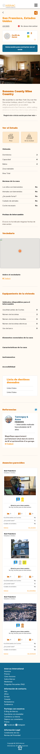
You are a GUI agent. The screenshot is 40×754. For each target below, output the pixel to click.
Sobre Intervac (9, 679)
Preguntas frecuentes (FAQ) (14, 684)
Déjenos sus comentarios (13, 719)
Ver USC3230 (32, 527)
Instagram (21, 725)
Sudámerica (8, 704)
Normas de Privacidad (12, 735)
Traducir (7, 278)
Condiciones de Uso (11, 733)
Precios (7, 674)
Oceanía (7, 699)
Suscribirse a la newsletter (13, 714)
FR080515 (19, 422)
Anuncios (7, 671)
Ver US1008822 (31, 590)
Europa (6, 696)
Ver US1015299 (31, 653)
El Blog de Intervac (11, 711)
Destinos (6, 527)
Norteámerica (9, 702)
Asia (5, 691)
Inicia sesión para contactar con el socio (20, 48)
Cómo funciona (9, 676)
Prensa (6, 722)
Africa (6, 694)
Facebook (11, 725)
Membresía (8, 682)
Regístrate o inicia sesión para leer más (19, 115)
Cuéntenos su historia (12, 717)
